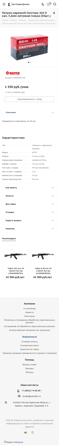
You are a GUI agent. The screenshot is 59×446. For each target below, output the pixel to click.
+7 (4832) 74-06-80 (31, 390)
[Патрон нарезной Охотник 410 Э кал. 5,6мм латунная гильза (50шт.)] (29, 47)
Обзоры (30, 372)
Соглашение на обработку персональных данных (29, 326)
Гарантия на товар (29, 349)
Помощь (29, 359)
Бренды (29, 368)
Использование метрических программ (29, 330)
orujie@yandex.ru (32, 396)
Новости (29, 312)
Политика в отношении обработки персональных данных (29, 321)
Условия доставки (29, 345)
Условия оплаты (29, 341)
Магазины (29, 316)
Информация (29, 336)
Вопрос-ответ (29, 364)
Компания (29, 303)
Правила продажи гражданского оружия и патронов (29, 353)
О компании (29, 308)
